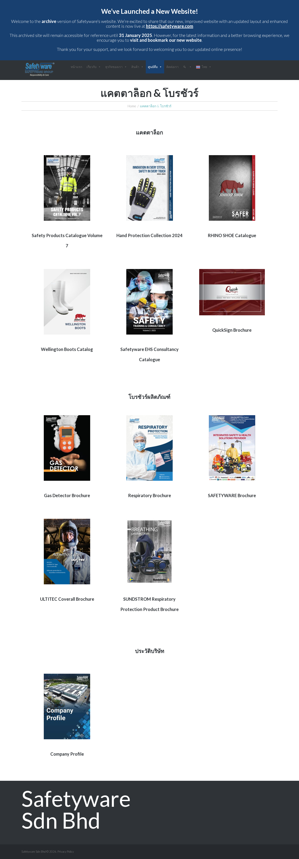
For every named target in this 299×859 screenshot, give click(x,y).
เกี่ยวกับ (91, 67)
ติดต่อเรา (172, 67)
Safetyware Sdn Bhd (76, 809)
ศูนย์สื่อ (153, 67)
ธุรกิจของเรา (114, 67)
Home (132, 106)
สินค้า (135, 67)
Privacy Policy (66, 851)
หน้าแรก (76, 67)
